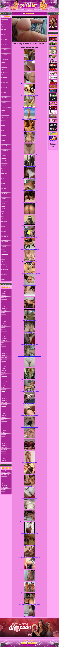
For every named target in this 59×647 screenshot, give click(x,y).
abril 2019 (3, 413)
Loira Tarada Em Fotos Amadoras (29, 308)
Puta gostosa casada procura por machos (29, 83)
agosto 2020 (4, 383)
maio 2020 (4, 389)
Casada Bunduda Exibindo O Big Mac (29, 214)
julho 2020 (4, 385)
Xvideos (3, 279)
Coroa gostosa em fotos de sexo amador (29, 154)
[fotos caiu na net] (29, 646)
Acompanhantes (5, 19)
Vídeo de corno (4, 264)
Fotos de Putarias (5, 84)
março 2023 (4, 329)
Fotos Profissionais (5, 97)
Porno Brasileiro (4, 193)
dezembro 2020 (4, 376)
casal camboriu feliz (29, 486)
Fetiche (3, 69)
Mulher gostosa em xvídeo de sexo (29, 320)
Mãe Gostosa (4, 132)
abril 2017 (3, 458)
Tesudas (3, 256)
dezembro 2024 (4, 308)
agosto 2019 (4, 406)
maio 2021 (4, 366)
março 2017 (4, 460)
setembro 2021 (4, 359)
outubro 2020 (4, 379)
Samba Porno (4, 213)
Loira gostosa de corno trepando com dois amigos (29, 391)
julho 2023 (4, 321)
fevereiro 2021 (4, 372)
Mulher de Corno (5, 145)
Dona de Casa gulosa (29, 143)
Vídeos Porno (4, 274)
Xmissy (3, 483)
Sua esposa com (5, 241)
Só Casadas (4, 231)
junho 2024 (4, 312)
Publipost (3, 203)
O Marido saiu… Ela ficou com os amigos (29, 379)
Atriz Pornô (4, 24)
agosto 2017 (4, 451)
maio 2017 (4, 456)
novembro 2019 (4, 400)
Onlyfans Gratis (4, 173)
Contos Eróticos (4, 54)
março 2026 (4, 295)
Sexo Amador (4, 221)
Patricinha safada (29, 60)
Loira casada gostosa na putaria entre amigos (29, 190)
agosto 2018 (4, 428)
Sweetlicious (4, 251)
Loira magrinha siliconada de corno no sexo (29, 344)
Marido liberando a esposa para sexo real (29, 95)
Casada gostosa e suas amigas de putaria (29, 592)
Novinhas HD (4, 165)
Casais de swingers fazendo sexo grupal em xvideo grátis (29, 557)
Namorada (4, 155)
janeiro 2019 (4, 419)
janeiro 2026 (4, 297)
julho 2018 (4, 430)
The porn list (4, 470)
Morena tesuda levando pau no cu (29, 332)
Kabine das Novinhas (5, 117)
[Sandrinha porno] (53, 39)
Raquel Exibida (4, 208)
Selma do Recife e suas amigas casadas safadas (29, 450)
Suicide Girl (4, 246)
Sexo (3, 218)
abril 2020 (3, 391)
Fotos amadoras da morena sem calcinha (29, 569)
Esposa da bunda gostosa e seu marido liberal (29, 71)
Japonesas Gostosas (5, 115)
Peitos (3, 178)
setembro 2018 (4, 426)
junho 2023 (4, 323)
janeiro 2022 (4, 351)
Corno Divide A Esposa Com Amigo (29, 285)
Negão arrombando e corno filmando (29, 202)
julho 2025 (4, 304)
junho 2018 (4, 432)
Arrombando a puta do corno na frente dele (29, 237)
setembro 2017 (4, 449)
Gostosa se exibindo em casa (29, 616)
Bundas (3, 34)
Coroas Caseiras (5, 59)
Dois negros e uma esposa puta (29, 166)
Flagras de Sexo (5, 72)
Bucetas (3, 31)
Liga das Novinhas (5, 127)
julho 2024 (4, 310)
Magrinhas (4, 135)
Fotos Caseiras (4, 79)
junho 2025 (4, 306)
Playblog (3, 183)
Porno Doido (4, 198)
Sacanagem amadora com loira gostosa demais (29, 521)
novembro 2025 (4, 299)
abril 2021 (3, 368)
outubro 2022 (4, 338)
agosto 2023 (4, 319)
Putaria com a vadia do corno (29, 474)
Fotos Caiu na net (5, 77)
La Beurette (4, 120)
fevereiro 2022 (4, 349)
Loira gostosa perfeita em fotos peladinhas (29, 119)
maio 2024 (4, 314)
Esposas (3, 62)
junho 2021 (4, 364)
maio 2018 (4, 434)
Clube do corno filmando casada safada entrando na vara (29, 356)
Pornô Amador (4, 188)
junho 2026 (4, 289)
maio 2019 (4, 411)
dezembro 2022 (4, 334)
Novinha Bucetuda (5, 160)
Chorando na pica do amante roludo (29, 261)
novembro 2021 (4, 355)
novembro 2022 (4, 336)
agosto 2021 (4, 361)
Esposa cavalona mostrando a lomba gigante (29, 415)
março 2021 (4, 370)
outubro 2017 (4, 447)
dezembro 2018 (4, 421)
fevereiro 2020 (4, 394)
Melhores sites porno (5, 474)
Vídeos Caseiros (5, 269)
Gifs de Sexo (4, 481)
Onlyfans (3, 170)
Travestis (3, 259)
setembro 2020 (4, 381)
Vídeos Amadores (5, 266)
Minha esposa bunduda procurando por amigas (29, 249)
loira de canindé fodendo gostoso (29, 545)
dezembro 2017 (4, 443)
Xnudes (3, 276)
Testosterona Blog (5, 254)
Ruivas (3, 211)
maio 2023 (4, 325)
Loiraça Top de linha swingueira (29, 131)
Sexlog (3, 216)
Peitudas (3, 180)
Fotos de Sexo (4, 87)
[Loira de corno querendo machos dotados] (29, 30)
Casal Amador (4, 49)
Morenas (3, 140)
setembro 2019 (4, 404)
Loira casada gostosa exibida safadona (29, 107)
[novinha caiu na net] (29, 640)
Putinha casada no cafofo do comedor (29, 225)
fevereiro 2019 (4, 417)
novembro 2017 (4, 445)
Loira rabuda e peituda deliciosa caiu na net (29, 533)
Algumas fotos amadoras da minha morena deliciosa (29, 273)
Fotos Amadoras (5, 74)
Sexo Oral (3, 226)
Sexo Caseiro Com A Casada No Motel (29, 296)
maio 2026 (4, 291)
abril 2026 (3, 293)
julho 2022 (4, 344)
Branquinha (4, 29)
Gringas (3, 110)
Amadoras (4, 21)
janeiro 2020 (4, 396)
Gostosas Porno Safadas (6, 107)
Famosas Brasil (4, 67)
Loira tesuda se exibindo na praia (29, 403)
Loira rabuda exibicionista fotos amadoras (29, 427)
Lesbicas (3, 125)
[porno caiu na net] (29, 643)
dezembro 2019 (4, 398)
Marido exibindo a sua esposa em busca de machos (29, 604)
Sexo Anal (4, 223)
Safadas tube (4, 476)
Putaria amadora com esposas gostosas (29, 438)
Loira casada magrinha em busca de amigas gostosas (29, 367)
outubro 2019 (4, 402)
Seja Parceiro (53, 140)
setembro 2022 (4, 340)
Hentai (3, 112)
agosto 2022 (4, 342)
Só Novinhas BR (5, 236)
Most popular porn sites (6, 472)
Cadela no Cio (4, 39)
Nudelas (3, 168)
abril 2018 (3, 436)
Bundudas (4, 36)
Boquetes (3, 26)
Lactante (3, 122)
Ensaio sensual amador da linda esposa (29, 462)
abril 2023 (3, 327)
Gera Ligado (4, 102)
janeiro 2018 (4, 441)
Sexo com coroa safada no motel (29, 178)
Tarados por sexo (5, 487)
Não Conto (4, 158)
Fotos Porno (4, 92)
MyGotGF (3, 491)
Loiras (3, 130)
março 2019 (4, 415)
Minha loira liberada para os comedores (29, 498)
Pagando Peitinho (5, 175)
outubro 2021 (4, 357)
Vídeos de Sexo (5, 271)
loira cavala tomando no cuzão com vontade (29, 509)
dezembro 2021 (4, 353)
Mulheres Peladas (5, 150)
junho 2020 (4, 387)
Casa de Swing (4, 44)
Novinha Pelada (4, 163)
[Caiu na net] (29, 6)
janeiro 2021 (4, 374)
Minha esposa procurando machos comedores (29, 581)
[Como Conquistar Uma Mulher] (53, 22)
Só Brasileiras (4, 228)
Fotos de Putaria (5, 82)
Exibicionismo (4, 64)
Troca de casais (4, 261)
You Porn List (4, 485)
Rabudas (3, 206)
